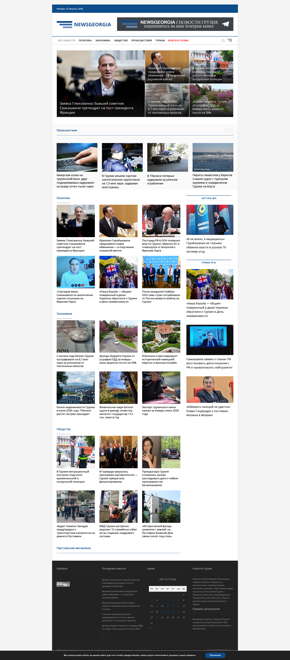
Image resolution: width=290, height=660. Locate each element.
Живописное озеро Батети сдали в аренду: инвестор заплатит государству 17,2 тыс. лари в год (116, 412)
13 (167, 606)
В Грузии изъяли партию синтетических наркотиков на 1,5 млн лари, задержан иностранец (75, 181)
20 (167, 611)
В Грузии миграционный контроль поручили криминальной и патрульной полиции (209, 73)
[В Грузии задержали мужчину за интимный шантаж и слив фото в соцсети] (213, 157)
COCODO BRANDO (143, 650)
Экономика (103, 40)
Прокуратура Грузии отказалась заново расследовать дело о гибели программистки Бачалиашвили (160, 478)
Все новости (66, 40)
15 (178, 606)
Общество (121, 40)
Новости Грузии (65, 650)
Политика (85, 40)
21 (173, 611)
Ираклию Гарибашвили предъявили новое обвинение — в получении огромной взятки (166, 73)
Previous (227, 131)
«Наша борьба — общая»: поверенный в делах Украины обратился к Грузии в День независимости (118, 296)
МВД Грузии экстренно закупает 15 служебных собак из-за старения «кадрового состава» (118, 531)
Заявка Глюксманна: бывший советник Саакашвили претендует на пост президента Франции (97, 108)
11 (157, 606)
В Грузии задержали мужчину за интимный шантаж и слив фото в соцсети (213, 179)
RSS (104, 634)
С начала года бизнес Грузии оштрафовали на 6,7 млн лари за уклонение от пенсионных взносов (166, 107)
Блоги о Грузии (178, 40)
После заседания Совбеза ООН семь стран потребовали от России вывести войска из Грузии (161, 296)
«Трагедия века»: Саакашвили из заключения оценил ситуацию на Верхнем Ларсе (75, 296)
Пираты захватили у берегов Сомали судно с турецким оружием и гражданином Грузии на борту (167, 180)
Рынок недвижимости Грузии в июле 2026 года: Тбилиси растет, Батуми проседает (76, 410)
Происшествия (141, 40)
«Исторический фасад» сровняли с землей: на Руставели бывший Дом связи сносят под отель (157, 531)
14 (173, 606)
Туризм (160, 40)
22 (178, 611)
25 (157, 617)
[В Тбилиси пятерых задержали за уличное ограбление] (122, 157)
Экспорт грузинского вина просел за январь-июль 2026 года (160, 410)
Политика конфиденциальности (219, 650)
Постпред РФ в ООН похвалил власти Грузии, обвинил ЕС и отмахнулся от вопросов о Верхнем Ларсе (161, 245)
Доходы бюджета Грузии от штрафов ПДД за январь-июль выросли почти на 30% (209, 107)
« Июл (150, 627)
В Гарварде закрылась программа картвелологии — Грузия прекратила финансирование (118, 476)
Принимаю (215, 655)
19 (162, 611)
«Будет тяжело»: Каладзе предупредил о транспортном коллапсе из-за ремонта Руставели (76, 531)
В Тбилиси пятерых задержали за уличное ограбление (117, 179)
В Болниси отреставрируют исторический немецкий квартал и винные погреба (159, 359)
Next (231, 131)
